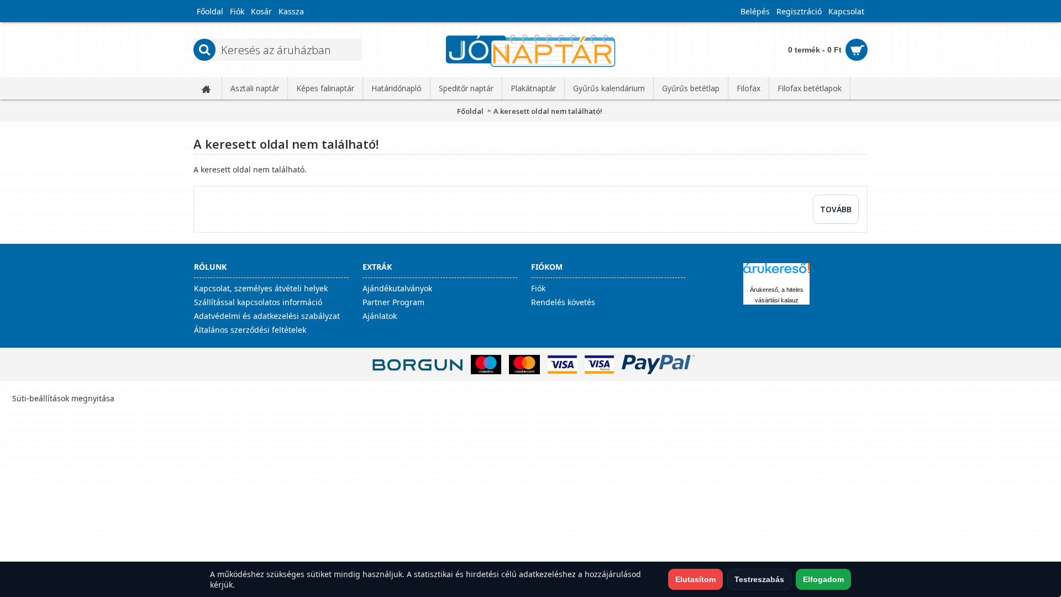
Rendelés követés (563, 302)
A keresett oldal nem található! (547, 111)
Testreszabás (759, 579)
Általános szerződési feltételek (250, 329)
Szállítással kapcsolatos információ (258, 302)
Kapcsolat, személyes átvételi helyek (261, 288)
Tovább (836, 209)
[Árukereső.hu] (776, 273)
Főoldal (470, 111)
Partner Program (393, 302)
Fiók (538, 288)
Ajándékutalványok (397, 288)
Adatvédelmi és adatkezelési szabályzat (267, 316)
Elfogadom (823, 579)
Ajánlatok (380, 316)
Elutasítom (695, 579)
